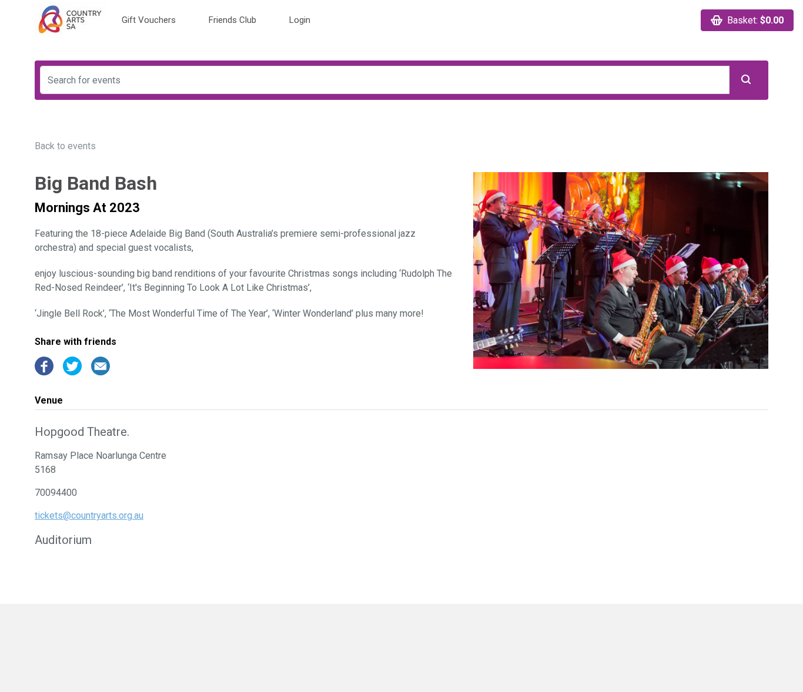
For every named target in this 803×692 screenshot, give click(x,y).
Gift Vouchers (149, 20)
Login (299, 20)
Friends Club (232, 20)
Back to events (65, 146)
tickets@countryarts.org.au (89, 515)
